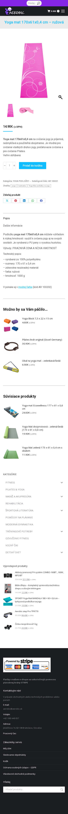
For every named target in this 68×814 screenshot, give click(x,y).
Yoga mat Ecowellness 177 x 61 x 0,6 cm (42, 407)
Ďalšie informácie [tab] (12, 225)
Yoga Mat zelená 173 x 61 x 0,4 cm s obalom (42, 449)
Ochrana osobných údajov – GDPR (19, 767)
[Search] (38, 3)
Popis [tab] (6, 218)
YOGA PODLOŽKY (21, 181)
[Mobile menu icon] (63, 11)
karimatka (22, 186)
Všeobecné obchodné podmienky (19, 773)
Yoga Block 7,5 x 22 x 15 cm (37, 318)
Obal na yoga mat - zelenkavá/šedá (41, 360)
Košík (5, 761)
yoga (14, 186)
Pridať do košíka (32, 165)
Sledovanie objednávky (14, 754)
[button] (59, 74)
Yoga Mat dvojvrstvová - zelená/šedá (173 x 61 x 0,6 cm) (42, 428)
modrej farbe (25, 287)
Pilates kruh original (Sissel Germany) (42, 339)
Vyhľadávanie (61, 790)
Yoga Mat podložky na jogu (39, 186)
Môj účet (7, 748)
